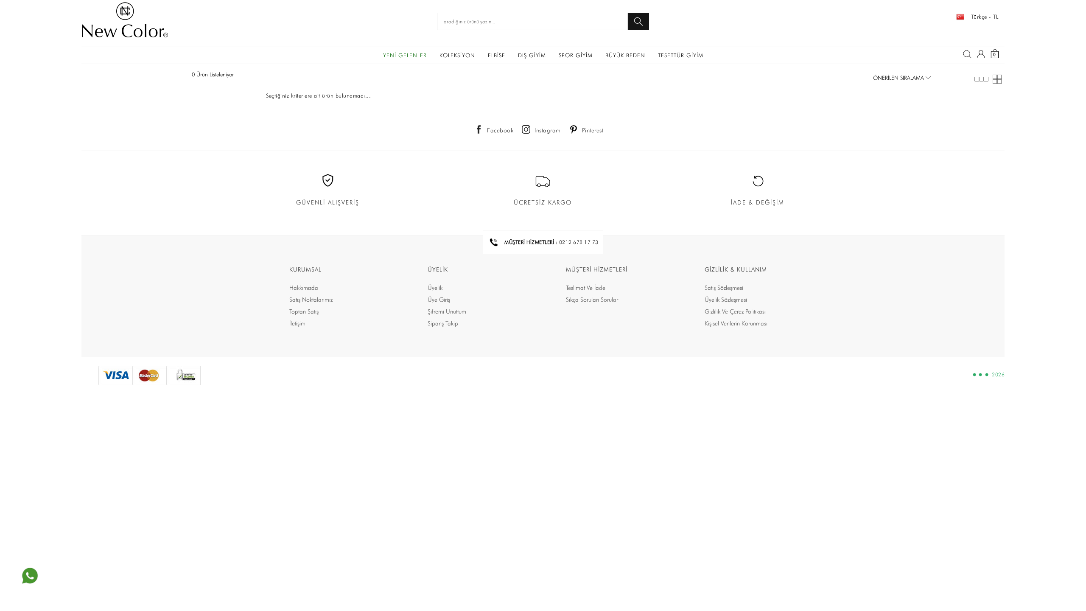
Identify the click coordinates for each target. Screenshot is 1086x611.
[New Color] (124, 21)
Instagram (548, 130)
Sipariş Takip (443, 323)
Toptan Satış (304, 311)
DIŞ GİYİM (532, 55)
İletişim (297, 323)
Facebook (500, 130)
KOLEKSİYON (457, 55)
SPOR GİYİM (576, 55)
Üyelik (435, 287)
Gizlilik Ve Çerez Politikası (735, 311)
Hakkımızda (303, 287)
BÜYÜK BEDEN (625, 55)
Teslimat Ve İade (585, 287)
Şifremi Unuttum (447, 311)
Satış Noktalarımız (311, 299)
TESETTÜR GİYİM (680, 55)
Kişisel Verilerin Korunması (736, 323)
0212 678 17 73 (579, 242)
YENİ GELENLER (405, 55)
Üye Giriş (439, 299)
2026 (998, 375)
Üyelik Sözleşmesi (726, 299)
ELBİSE (496, 55)
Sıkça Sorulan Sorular (592, 299)
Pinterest (593, 130)
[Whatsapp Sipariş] (29, 575)
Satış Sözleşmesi (724, 287)
